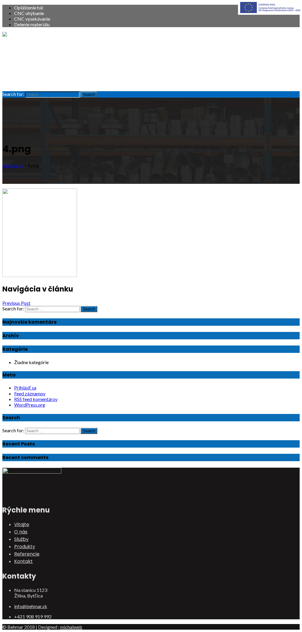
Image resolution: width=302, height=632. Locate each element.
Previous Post (16, 303)
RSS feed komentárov (36, 399)
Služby (21, 60)
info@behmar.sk (30, 606)
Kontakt (23, 82)
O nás (20, 53)
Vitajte (21, 45)
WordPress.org (29, 404)
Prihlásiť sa (25, 387)
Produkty (24, 68)
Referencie (27, 75)
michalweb (71, 627)
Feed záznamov (29, 393)
